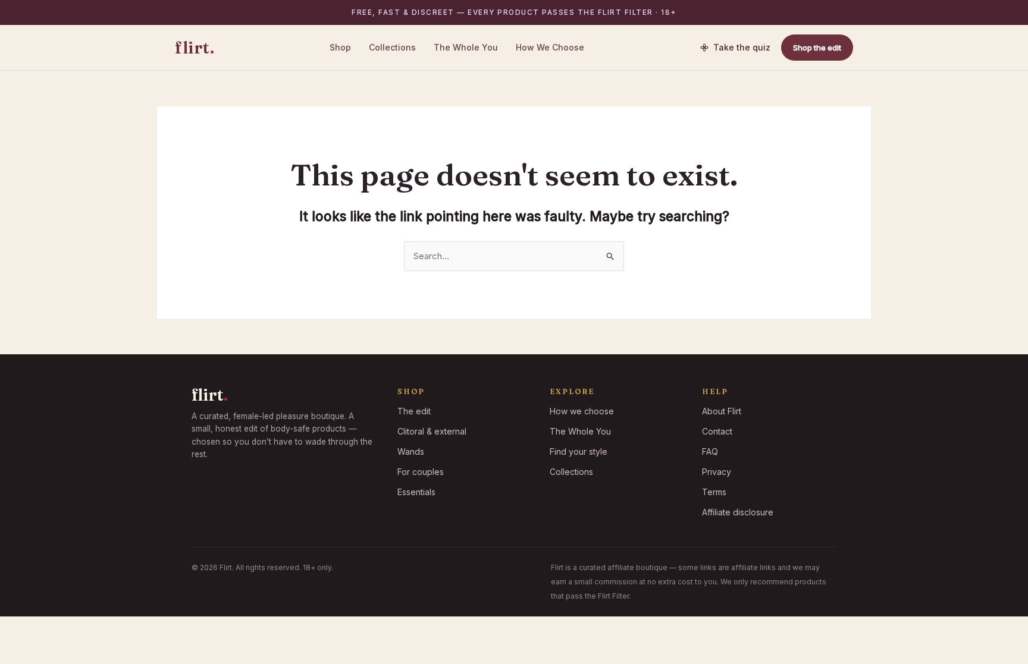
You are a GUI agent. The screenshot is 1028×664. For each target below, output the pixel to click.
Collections (392, 47)
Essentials (416, 492)
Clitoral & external (431, 431)
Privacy (716, 472)
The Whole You (466, 47)
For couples (420, 472)
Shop (340, 47)
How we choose (582, 411)
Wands (410, 451)
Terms (714, 492)
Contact (717, 431)
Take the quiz (741, 47)
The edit (414, 411)
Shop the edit (817, 47)
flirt (194, 47)
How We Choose (550, 47)
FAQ (710, 451)
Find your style (578, 451)
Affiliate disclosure (737, 512)
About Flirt (721, 411)
